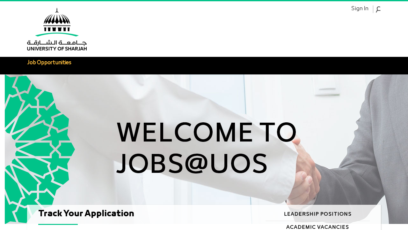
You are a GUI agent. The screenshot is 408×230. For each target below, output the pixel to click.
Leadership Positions (318, 214)
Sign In (359, 8)
